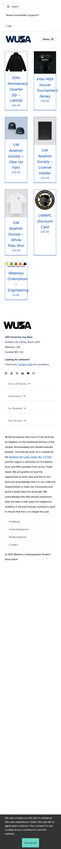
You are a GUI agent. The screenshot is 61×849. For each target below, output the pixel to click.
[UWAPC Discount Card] (45, 191)
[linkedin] (22, 373)
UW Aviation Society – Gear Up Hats (16, 156)
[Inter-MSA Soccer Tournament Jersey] (45, 53)
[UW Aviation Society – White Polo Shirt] (16, 191)
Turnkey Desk (25, 364)
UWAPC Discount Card (45, 221)
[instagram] (6, 373)
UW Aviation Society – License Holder (45, 162)
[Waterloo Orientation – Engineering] (16, 264)
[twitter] (17, 373)
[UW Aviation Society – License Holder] (45, 119)
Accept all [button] (30, 842)
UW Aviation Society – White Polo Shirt (16, 234)
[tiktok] (11, 373)
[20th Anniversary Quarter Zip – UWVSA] (16, 53)
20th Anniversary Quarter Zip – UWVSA (18, 89)
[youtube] (28, 373)
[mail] (34, 373)
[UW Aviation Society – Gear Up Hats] (16, 119)
